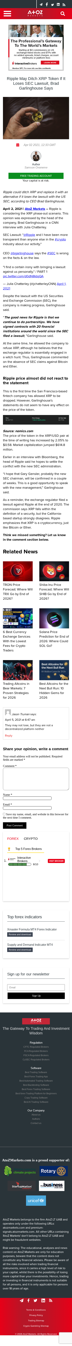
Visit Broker (56, 861)
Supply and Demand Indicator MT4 (30, 944)
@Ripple (29, 235)
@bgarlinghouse (22, 253)
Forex (13, 839)
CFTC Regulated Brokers (36, 1047)
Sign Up (36, 995)
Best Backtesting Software (36, 1085)
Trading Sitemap (36, 1320)
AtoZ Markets (35, 209)
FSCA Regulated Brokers (36, 1055)
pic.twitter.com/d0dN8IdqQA (23, 276)
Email (7, 804)
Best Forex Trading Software (36, 1089)
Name (7, 794)
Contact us (36, 1123)
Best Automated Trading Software (36, 1081)
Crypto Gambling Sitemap (36, 1326)
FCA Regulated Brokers (36, 1051)
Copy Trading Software (36, 1097)
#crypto (60, 239)
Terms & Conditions (36, 1310)
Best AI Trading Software (36, 1102)
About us (36, 1114)
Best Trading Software (36, 1072)
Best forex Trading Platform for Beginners (36, 1093)
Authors (36, 1119)
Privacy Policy (36, 1315)
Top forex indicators (24, 917)
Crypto (31, 839)
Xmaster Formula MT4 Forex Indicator (32, 929)
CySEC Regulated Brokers (36, 1059)
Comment (10, 766)
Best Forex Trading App (36, 1076)
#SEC (51, 253)
